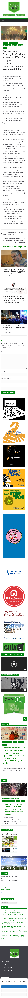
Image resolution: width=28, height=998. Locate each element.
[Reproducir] (3, 670)
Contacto (3, 964)
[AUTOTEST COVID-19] (9, 892)
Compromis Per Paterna (13, 798)
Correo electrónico (6, 378)
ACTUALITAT (5, 42)
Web (2, 385)
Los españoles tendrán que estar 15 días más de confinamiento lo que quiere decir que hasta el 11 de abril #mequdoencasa (13, 299)
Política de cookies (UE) (6, 970)
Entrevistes (21, 742)
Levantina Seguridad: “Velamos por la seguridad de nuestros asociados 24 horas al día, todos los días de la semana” (13, 937)
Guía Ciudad (14, 45)
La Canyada (20, 45)
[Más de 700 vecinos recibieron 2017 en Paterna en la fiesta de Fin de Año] (14, 311)
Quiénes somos (5, 961)
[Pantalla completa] (25, 670)
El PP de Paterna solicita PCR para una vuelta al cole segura (13, 233)
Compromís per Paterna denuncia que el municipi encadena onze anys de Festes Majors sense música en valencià (13, 809)
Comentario (5, 352)
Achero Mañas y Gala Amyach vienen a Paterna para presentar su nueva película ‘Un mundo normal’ (14, 240)
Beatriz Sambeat (7, 72)
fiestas (5, 74)
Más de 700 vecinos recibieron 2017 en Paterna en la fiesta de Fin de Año (14, 327)
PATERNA (4, 47)
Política (23, 801)
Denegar (14, 990)
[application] (14, 664)
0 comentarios (21, 72)
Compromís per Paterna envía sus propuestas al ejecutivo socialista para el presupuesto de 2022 (14, 271)
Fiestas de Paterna (6, 45)
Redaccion (12, 766)
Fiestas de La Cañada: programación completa (12, 914)
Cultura (15, 742)
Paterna (8, 74)
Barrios (10, 42)
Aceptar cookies (14, 987)
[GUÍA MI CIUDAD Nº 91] (9, 833)
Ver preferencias (14, 994)
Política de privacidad (6, 967)
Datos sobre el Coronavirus (7, 885)
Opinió (13, 801)
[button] (14, 664)
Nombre (4, 371)
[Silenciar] (22, 670)
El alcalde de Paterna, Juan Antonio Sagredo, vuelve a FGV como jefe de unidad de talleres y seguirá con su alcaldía (14, 931)
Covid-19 (15, 42)
